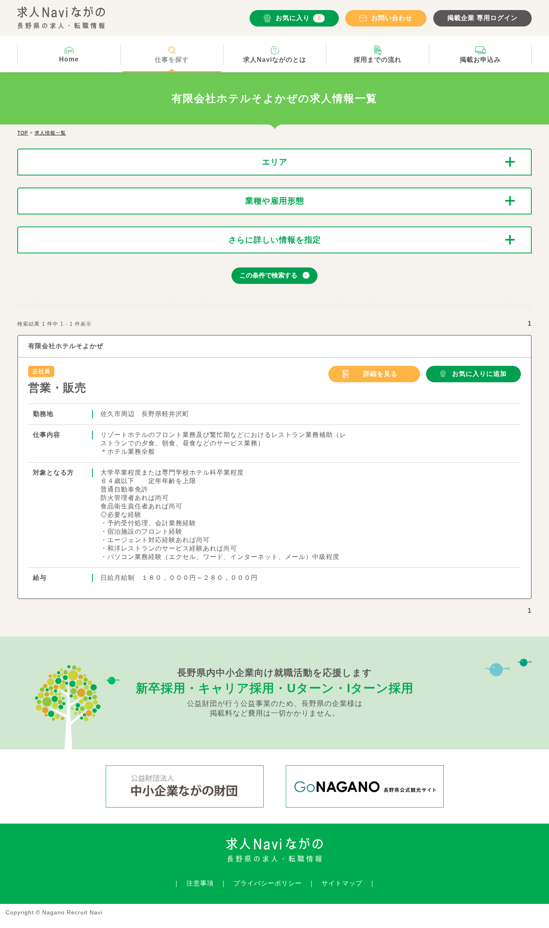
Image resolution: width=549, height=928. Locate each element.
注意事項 (200, 883)
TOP (22, 133)
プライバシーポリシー (268, 883)
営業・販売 (57, 387)
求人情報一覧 (50, 133)
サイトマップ (342, 883)
